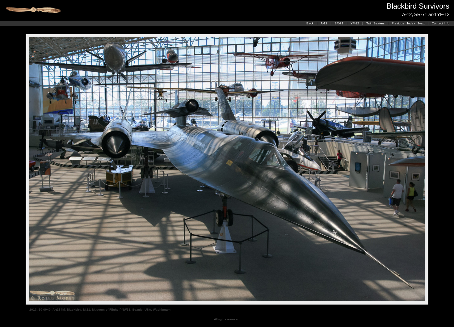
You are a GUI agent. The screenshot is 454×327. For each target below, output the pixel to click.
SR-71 (338, 23)
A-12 (324, 23)
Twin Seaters (375, 23)
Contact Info (440, 23)
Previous (398, 23)
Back (309, 23)
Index (411, 23)
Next (421, 23)
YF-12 (355, 23)
